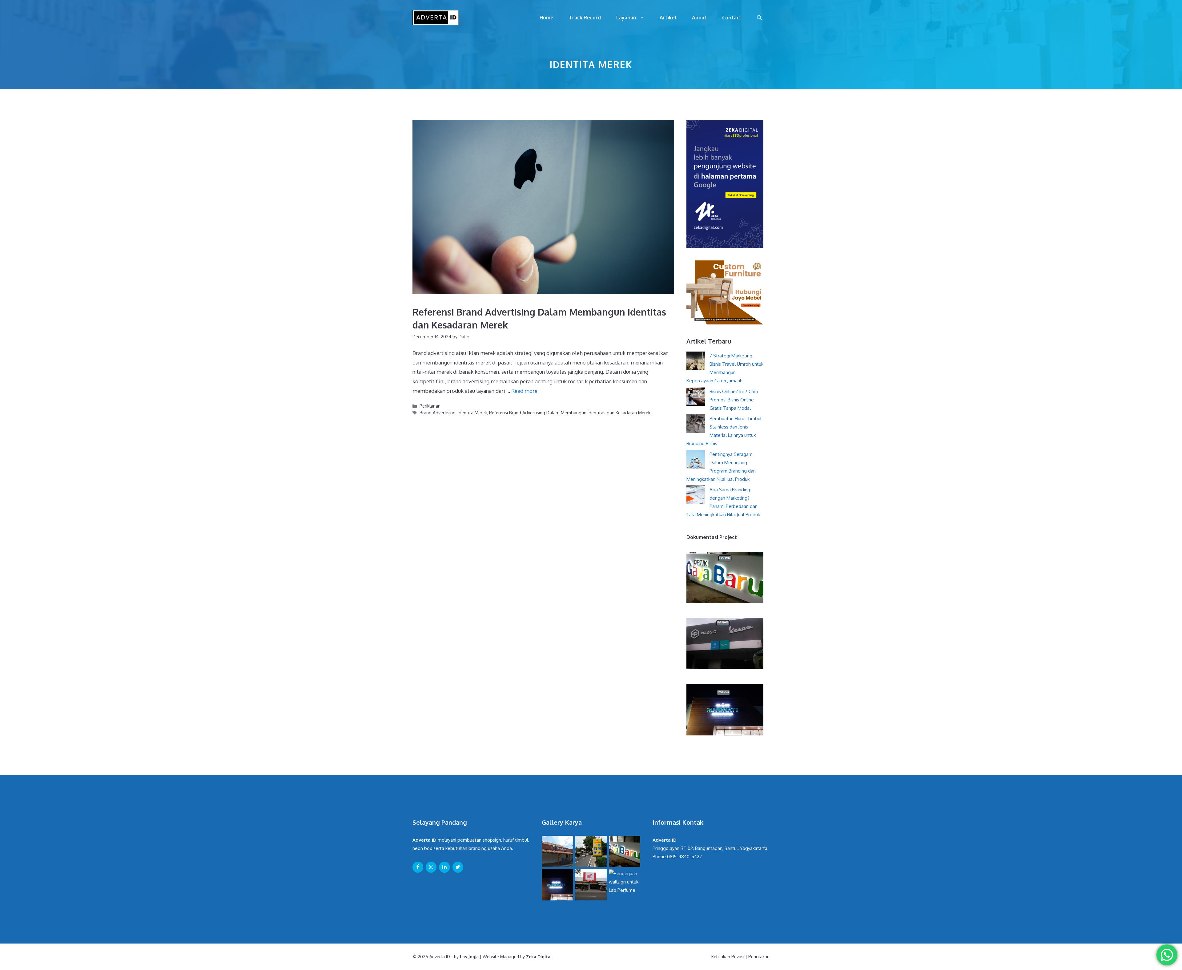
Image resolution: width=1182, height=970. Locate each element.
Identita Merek (472, 412)
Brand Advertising (438, 412)
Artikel (668, 17)
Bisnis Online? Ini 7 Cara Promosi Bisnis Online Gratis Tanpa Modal (734, 399)
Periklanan (430, 406)
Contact (732, 17)
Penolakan (759, 956)
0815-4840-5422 (684, 856)
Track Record (585, 17)
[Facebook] (417, 867)
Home (546, 17)
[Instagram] (431, 867)
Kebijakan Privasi (728, 956)
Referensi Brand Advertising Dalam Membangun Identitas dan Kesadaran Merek (569, 412)
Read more (524, 391)
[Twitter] (457, 867)
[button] (759, 17)
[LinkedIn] (444, 867)
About (699, 17)
